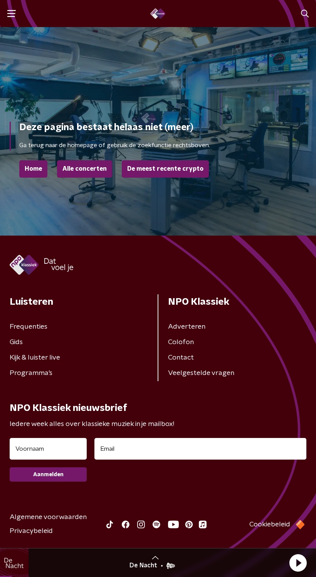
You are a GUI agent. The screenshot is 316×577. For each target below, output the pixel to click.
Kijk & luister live (35, 357)
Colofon (181, 342)
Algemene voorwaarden (48, 517)
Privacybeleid (31, 531)
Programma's (31, 373)
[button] (298, 562)
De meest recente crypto (165, 169)
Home (33, 169)
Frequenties (28, 326)
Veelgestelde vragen (201, 373)
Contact (181, 357)
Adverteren (186, 326)
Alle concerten (84, 169)
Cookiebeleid (269, 524)
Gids (16, 342)
